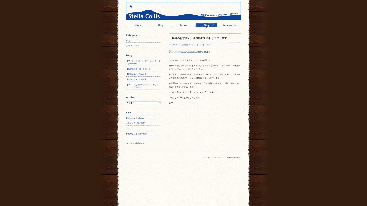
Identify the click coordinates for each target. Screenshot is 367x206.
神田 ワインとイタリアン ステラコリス (155, 11)
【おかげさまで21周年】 (136, 79)
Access (183, 26)
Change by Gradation (135, 118)
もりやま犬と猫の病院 (135, 123)
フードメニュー (205, 45)
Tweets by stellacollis (135, 143)
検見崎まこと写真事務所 (136, 134)
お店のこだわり (132, 45)
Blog (206, 26)
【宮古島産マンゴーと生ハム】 (139, 69)
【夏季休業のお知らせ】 (136, 74)
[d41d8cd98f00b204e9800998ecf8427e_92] (189, 52)
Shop (160, 26)
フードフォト (193, 45)
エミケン (130, 128)
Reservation (229, 26)
